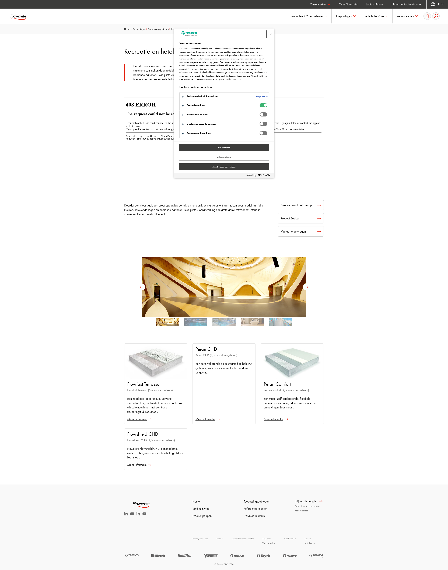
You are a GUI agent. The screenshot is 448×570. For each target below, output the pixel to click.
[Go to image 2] (224, 323)
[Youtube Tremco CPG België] (144, 516)
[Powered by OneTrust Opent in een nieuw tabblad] (259, 176)
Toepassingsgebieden (158, 29)
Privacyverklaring (200, 538)
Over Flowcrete (348, 4)
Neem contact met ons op (406, 4)
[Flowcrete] (21, 16)
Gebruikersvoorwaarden (243, 538)
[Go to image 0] (167, 323)
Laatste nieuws (374, 4)
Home (127, 29)
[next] (306, 287)
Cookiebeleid (290, 538)
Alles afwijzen (224, 157)
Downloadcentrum (254, 516)
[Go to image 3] (252, 323)
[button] (309, 16)
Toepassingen (139, 29)
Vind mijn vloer (201, 509)
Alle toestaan (224, 147)
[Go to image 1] (195, 323)
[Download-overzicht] (427, 16)
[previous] (141, 287)
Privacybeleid (257, 75)
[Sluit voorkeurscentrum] (270, 34)
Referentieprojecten (255, 509)
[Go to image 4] (280, 323)
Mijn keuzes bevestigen (224, 166)
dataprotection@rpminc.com (228, 79)
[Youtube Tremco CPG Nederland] (132, 516)
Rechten (219, 538)
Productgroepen (202, 516)
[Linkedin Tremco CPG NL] (126, 514)
